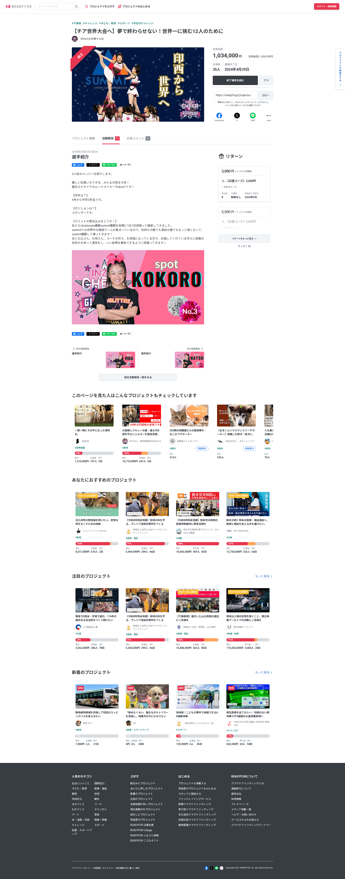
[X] (237, 115)
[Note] (269, 115)
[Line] (253, 115)
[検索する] (76, 6)
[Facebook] (219, 115)
